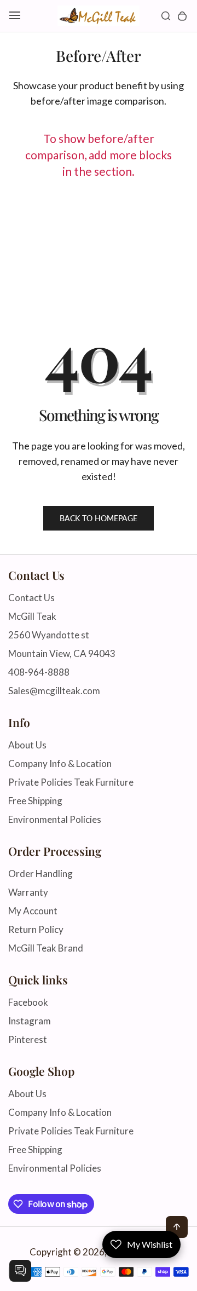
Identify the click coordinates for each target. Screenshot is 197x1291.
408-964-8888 (38, 672)
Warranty (28, 892)
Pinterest (27, 1039)
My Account (32, 911)
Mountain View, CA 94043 (61, 653)
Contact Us (31, 597)
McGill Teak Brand (45, 948)
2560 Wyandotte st (48, 635)
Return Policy (35, 929)
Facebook (28, 1002)
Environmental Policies (54, 819)
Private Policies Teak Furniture (71, 782)
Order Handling (40, 873)
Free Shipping (35, 800)
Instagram (29, 1021)
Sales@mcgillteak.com (54, 690)
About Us (27, 745)
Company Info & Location (60, 763)
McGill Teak (32, 616)
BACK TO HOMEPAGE (98, 518)
